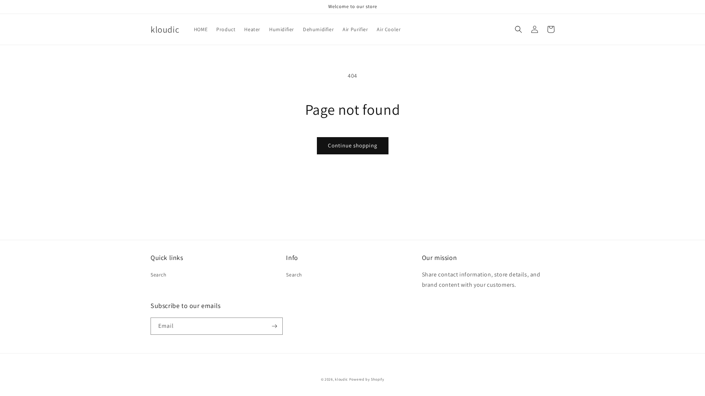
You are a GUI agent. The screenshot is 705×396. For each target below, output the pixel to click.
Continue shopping (352, 145)
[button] (518, 29)
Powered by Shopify (366, 379)
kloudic (341, 379)
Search (159, 274)
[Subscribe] (274, 326)
